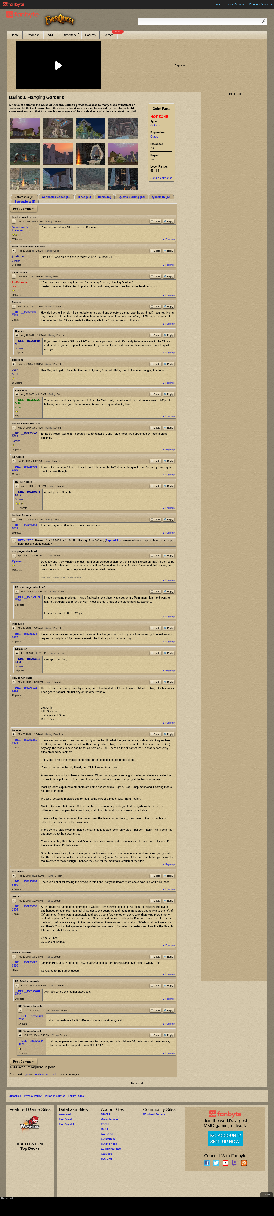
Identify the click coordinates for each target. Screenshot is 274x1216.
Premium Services (260, 4)
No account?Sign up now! (225, 1138)
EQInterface (69, 35)
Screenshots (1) (25, 201)
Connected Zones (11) (56, 197)
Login (218, 4)
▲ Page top (168, 239)
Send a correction (161, 177)
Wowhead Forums (154, 1114)
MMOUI (105, 1114)
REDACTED (25, 540)
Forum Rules (76, 1095)
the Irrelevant (20, 228)
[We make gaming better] (13, 4)
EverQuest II (66, 1124)
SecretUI (106, 1158)
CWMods (106, 1153)
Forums (90, 35)
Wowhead (65, 1114)
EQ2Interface (109, 1143)
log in (26, 1074)
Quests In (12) (161, 197)
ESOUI (105, 1124)
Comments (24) (24, 197)
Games (110, 34)
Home (15, 35)
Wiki (50, 35)
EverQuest (65, 1119)
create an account (45, 1074)
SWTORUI (107, 1134)
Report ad (180, 65)
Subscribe (15, 1095)
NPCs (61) (84, 197)
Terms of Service (55, 1095)
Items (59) (104, 197)
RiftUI (104, 1129)
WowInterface (109, 1119)
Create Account (235, 4)
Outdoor (155, 125)
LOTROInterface (111, 1148)
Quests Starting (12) (132, 197)
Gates (154, 136)
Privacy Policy (33, 1095)
